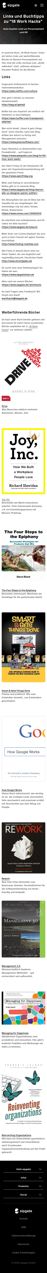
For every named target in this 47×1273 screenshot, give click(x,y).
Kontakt (23, 1218)
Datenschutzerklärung (23, 1235)
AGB (23, 1227)
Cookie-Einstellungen (23, 1252)
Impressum (23, 1244)
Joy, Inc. (6, 499)
